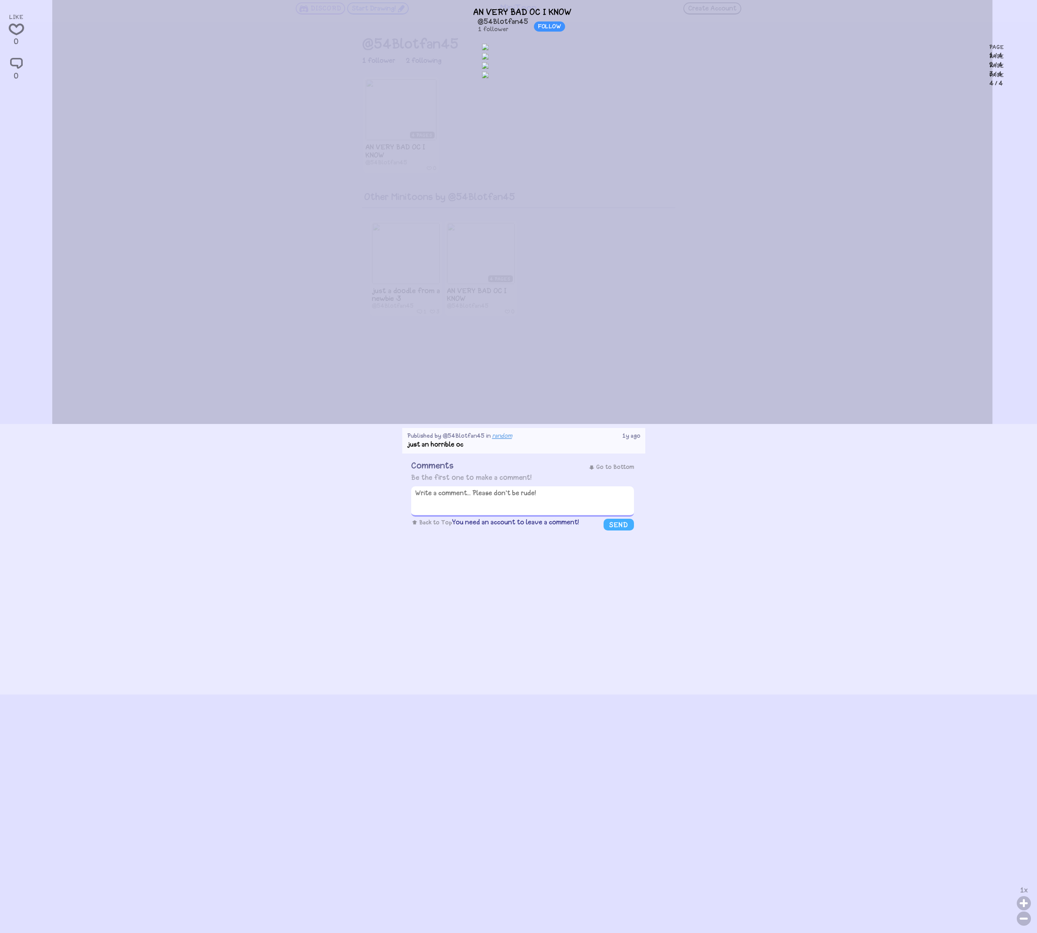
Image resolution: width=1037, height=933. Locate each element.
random (502, 436)
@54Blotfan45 (503, 22)
